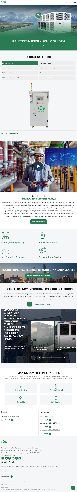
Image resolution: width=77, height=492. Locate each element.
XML (45, 489)
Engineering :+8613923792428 (50, 423)
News (6, 487)
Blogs (2, 487)
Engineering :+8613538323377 (50, 430)
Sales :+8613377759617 (47, 416)
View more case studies (41, 304)
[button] (2, 27)
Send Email (5, 420)
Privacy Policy (51, 489)
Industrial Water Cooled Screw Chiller (17, 482)
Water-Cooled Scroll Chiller (37, 482)
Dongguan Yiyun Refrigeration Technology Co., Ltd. (39, 199)
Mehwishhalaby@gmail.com (10, 416)
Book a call (44, 420)
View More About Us (38, 221)
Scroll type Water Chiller (53, 482)
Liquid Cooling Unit (9, 133)
